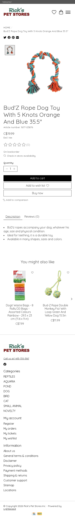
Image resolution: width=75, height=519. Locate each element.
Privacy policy (12, 465)
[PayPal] (39, 514)
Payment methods (15, 470)
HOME (6, 27)
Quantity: (8, 162)
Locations (9, 490)
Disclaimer (10, 460)
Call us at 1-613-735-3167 (16, 358)
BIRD (6, 396)
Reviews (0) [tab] (31, 216)
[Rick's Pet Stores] (16, 12)
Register (8, 423)
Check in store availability (21, 155)
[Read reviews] (14, 145)
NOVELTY (9, 411)
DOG (6, 391)
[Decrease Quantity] (7, 168)
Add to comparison (17, 199)
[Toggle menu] (68, 12)
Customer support (15, 480)
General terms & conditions (20, 456)
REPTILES (9, 376)
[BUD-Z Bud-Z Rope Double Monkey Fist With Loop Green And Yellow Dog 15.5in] (55, 285)
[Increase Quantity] (14, 168)
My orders (9, 428)
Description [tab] (13, 216)
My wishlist (10, 438)
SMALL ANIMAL (12, 406)
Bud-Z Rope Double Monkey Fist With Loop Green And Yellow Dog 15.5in (55, 310)
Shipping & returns (15, 475)
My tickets (9, 433)
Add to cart (37, 178)
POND (7, 386)
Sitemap (8, 485)
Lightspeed (9, 508)
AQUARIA (9, 381)
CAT (6, 401)
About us (9, 451)
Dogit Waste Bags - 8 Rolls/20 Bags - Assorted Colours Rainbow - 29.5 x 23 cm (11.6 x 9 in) (19, 312)
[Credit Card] (34, 514)
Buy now (37, 193)
